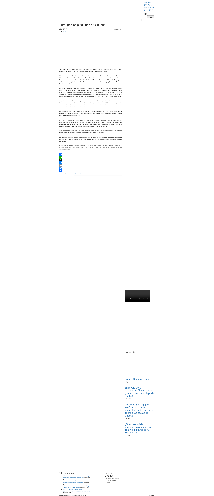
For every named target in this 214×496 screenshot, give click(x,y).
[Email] (90, 165)
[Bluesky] (90, 168)
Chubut (65, 31)
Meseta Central (148, 4)
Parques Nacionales (149, 11)
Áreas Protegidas (148, 9)
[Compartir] (90, 170)
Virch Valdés (147, 2)
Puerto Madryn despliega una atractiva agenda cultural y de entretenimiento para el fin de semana (76, 490)
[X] (90, 160)
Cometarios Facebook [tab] (66, 174)
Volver (151, 17)
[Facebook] (90, 154)
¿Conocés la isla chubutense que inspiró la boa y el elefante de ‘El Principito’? (139, 428)
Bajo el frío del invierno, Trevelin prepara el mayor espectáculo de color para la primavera (76, 481)
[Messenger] (90, 162)
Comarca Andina (148, 6)
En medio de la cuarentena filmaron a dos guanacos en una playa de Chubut (139, 392)
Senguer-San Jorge (149, 7)
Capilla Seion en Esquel (138, 379)
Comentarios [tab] (78, 174)
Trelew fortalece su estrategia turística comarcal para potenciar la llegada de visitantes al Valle (77, 476)
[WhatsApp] (90, 157)
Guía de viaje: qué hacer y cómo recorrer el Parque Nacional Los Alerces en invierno (76, 486)
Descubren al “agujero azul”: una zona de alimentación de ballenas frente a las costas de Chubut (139, 410)
